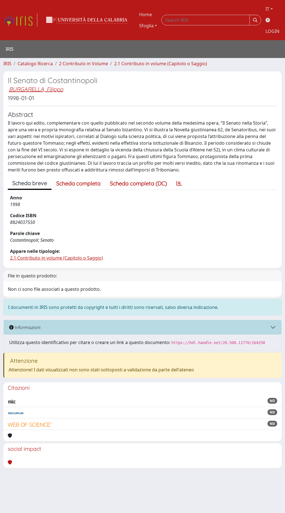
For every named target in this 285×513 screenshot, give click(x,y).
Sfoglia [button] (146, 26)
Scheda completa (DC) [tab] (138, 183)
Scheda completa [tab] (78, 183)
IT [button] (267, 9)
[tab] (179, 183)
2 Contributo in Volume (83, 64)
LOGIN (272, 31)
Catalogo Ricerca (35, 64)
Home (145, 14)
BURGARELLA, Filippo (36, 89)
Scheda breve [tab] (29, 183)
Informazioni (27, 327)
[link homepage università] (87, 20)
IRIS (7, 64)
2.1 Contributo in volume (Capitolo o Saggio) (160, 64)
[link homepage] (20, 20)
